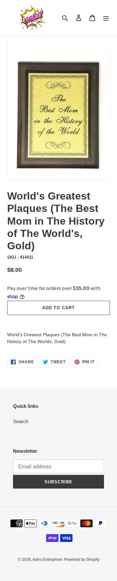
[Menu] (106, 18)
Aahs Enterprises (47, 559)
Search (20, 421)
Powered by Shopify (81, 559)
